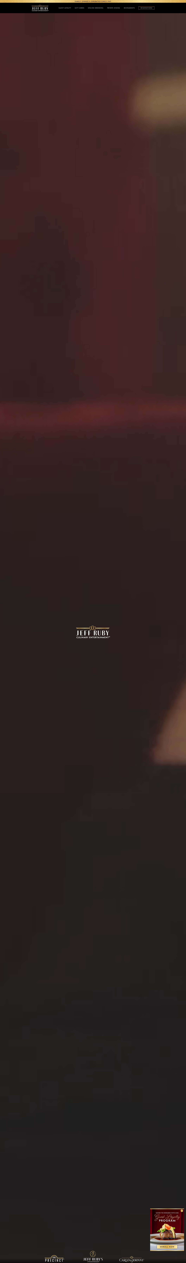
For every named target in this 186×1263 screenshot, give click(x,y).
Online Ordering (95, 8)
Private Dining (113, 8)
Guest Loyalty (65, 8)
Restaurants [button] (129, 8)
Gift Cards (79, 8)
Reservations (146, 8)
